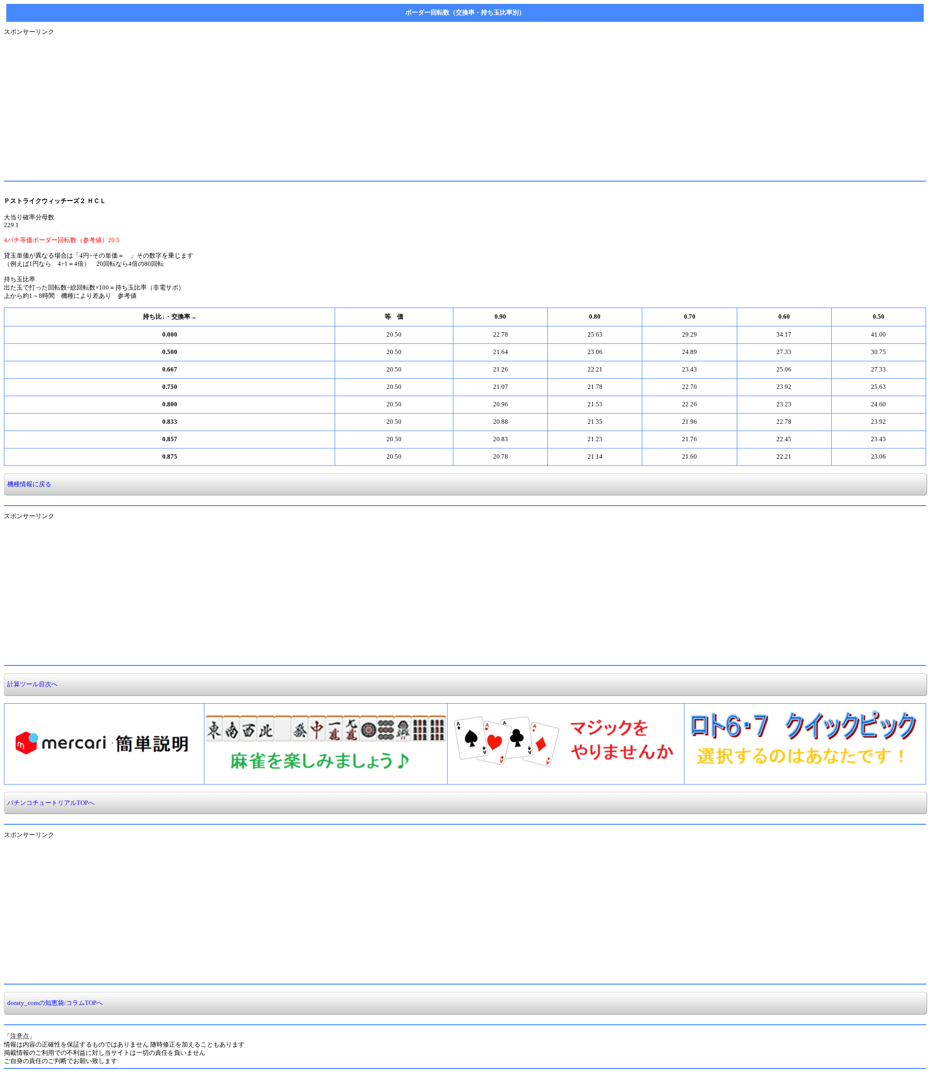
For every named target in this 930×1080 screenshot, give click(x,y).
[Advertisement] (294, 104)
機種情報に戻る (27, 484)
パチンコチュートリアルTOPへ (49, 803)
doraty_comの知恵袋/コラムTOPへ (53, 1003)
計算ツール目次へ (31, 684)
